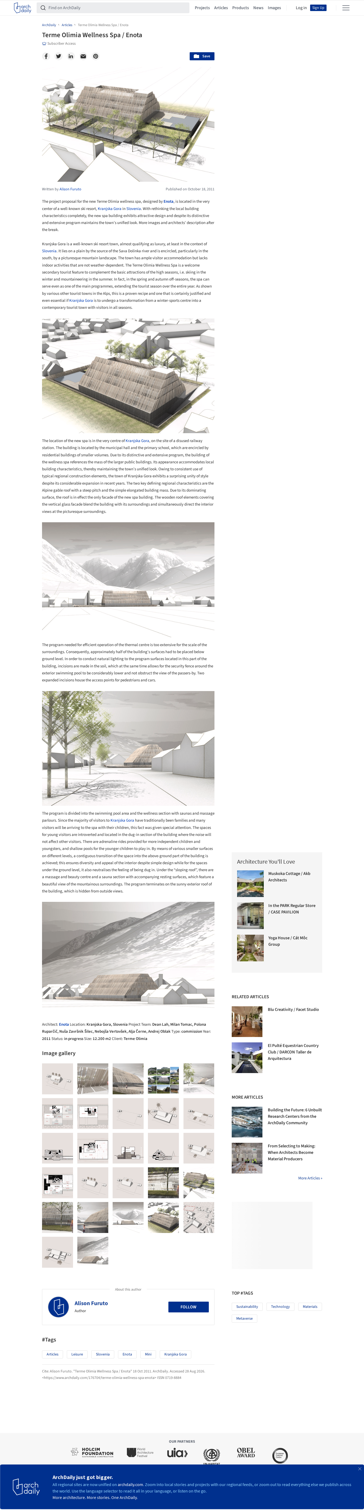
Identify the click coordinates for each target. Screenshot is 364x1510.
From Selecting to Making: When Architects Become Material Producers (291, 1152)
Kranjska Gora (110, 209)
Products (240, 8)
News (258, 8)
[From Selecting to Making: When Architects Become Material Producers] (247, 1158)
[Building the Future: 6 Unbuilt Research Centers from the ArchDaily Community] (247, 1122)
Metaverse (244, 1318)
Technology (280, 1306)
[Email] (83, 56)
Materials (310, 1306)
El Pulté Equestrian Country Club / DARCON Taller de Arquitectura (293, 1052)
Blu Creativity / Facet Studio (293, 1009)
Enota (169, 201)
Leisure (77, 1354)
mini (148, 1354)
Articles (221, 8)
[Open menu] (346, 7)
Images (274, 8)
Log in (301, 8)
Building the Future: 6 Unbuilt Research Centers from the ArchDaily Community (295, 1116)
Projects (202, 8)
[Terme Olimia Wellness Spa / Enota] (57, 1078)
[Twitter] (58, 56)
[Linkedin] (71, 56)
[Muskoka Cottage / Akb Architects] (250, 883)
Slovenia (133, 209)
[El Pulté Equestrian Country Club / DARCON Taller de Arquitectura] (247, 1057)
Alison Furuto (91, 1303)
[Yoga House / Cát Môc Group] (250, 948)
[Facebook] (46, 56)
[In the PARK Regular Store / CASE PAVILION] (250, 915)
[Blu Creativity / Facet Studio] (247, 1021)
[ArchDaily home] (22, 7)
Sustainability (247, 1306)
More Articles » (310, 1178)
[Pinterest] (96, 56)
